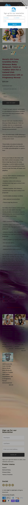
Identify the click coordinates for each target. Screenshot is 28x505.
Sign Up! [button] (14, 24)
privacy (14, 33)
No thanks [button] (14, 26)
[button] (26, 8)
